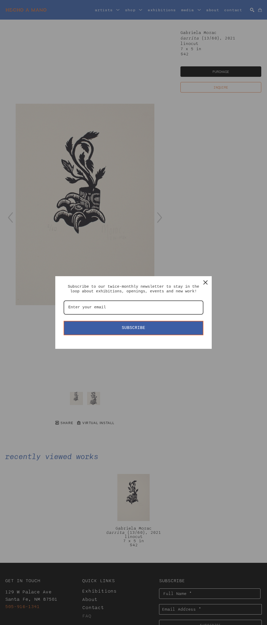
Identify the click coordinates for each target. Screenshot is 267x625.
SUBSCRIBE (133, 328)
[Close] (205, 282)
